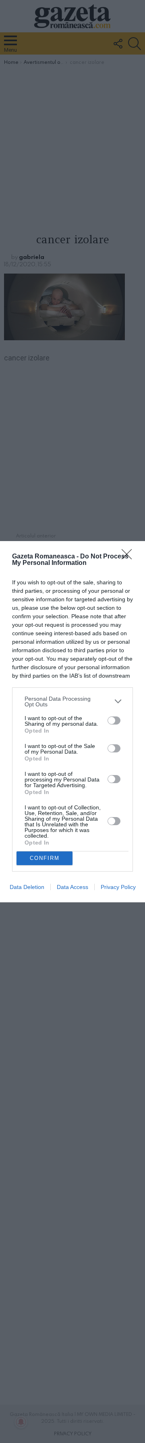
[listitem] (72, 701)
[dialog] (72, 721)
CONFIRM (45, 858)
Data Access (72, 887)
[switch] (114, 720)
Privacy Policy (118, 887)
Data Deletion (27, 887)
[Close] (129, 557)
